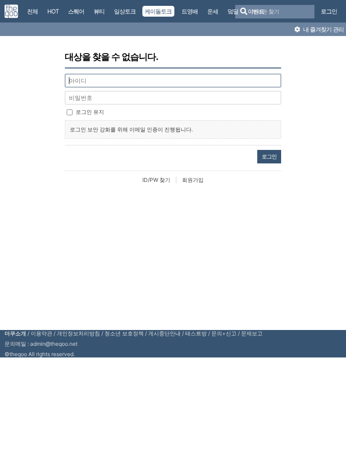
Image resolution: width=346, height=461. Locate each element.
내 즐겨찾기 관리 (323, 29)
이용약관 (41, 333)
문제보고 (252, 333)
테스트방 (196, 333)
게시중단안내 (164, 333)
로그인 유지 (90, 111)
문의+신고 (224, 333)
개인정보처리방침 (78, 333)
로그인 (329, 11)
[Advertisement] (175, 256)
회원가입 (193, 179)
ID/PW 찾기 (156, 179)
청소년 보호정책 (124, 333)
